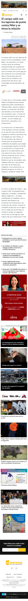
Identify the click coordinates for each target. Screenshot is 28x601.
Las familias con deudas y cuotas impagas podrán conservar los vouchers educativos (13, 247)
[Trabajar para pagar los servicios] (14, 355)
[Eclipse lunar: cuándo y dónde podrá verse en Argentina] (14, 430)
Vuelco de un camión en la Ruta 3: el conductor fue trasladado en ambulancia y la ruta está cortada (14, 255)
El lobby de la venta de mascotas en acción (12, 417)
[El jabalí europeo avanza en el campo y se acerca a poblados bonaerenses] (14, 452)
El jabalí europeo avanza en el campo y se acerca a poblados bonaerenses (14, 462)
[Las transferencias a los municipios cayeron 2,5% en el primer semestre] (14, 332)
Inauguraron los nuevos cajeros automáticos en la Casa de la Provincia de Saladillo (14, 240)
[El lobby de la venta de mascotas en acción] (14, 407)
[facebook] (23, 11)
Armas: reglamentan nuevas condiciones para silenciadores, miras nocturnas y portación (14, 263)
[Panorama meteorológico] (14, 476)
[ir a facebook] (11, 568)
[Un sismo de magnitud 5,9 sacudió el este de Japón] (14, 376)
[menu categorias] (26, 14)
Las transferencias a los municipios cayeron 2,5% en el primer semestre (13, 343)
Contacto (19, 577)
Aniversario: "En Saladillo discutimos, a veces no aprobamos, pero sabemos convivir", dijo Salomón (15, 271)
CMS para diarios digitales (14, 597)
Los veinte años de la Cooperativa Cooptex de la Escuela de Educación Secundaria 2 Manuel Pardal (12, 507)
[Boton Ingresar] (21, 15)
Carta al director (18, 574)
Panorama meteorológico (9, 485)
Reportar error (10, 577)
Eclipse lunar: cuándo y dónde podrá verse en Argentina (14, 439)
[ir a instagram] (16, 568)
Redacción (8, 574)
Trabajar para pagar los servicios (12, 365)
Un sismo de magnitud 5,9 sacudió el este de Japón (13, 387)
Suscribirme (22, 549)
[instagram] (26, 11)
